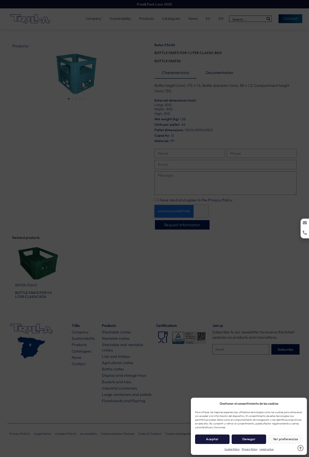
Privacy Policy (250, 449)
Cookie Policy (232, 449)
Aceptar (212, 439)
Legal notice (266, 449)
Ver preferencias (285, 439)
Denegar (249, 439)
